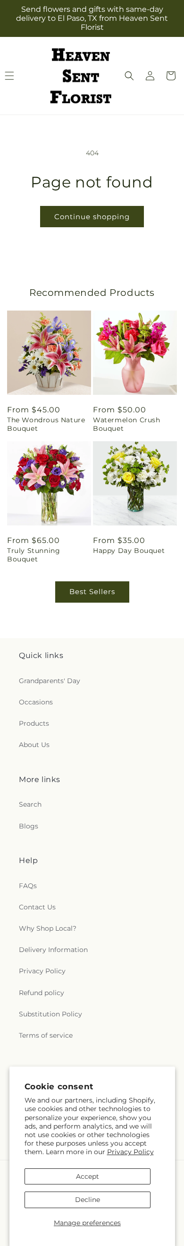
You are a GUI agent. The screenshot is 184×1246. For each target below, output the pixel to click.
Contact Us (37, 907)
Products (34, 723)
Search (30, 804)
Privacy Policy (130, 1152)
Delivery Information (53, 949)
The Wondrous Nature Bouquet (46, 424)
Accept (87, 1176)
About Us (34, 744)
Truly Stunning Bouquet (33, 554)
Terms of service (46, 1035)
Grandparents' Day (49, 680)
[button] (129, 75)
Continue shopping (92, 216)
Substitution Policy (50, 1014)
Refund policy (41, 992)
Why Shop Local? (47, 928)
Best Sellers (92, 591)
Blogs (28, 826)
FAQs (28, 885)
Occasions (36, 702)
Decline (87, 1199)
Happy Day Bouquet (129, 550)
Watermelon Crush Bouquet (126, 424)
